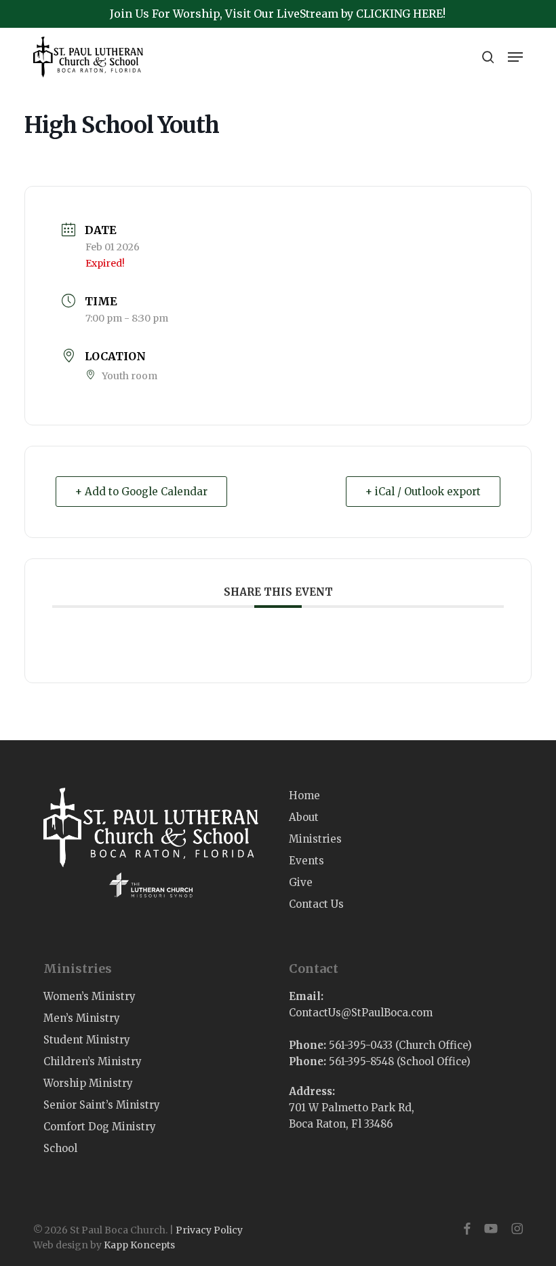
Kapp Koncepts (139, 1245)
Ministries (315, 838)
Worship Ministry (88, 1083)
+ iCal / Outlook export (423, 491)
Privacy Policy (209, 1230)
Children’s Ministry (92, 1061)
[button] (515, 57)
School (60, 1148)
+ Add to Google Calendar (141, 491)
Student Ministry (86, 1039)
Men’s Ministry (81, 1018)
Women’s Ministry (89, 996)
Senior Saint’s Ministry (101, 1104)
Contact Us (316, 904)
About (304, 817)
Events (306, 860)
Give (301, 882)
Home (304, 795)
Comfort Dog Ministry (99, 1126)
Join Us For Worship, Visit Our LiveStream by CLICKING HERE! (277, 13)
